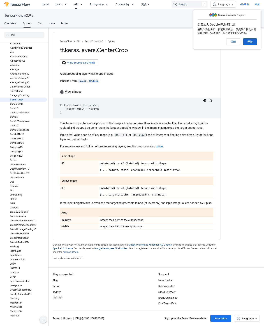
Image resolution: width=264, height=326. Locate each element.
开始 (250, 41)
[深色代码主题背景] (205, 100)
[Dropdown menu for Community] (133, 4)
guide (159, 146)
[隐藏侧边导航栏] (43, 319)
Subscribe (221, 318)
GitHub (244, 4)
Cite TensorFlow (167, 303)
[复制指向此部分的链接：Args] (70, 213)
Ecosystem (97, 4)
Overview (10, 23)
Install (45, 4)
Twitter (57, 292)
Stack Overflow (167, 292)
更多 (143, 4)
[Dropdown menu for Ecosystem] (108, 4)
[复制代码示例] (210, 100)
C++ (40, 23)
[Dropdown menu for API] (82, 4)
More (64, 23)
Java (52, 23)
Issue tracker (165, 280)
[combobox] (189, 4)
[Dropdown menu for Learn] (66, 4)
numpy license (70, 252)
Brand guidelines (167, 297)
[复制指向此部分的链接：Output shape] (80, 181)
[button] (136, 92)
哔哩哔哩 (58, 297)
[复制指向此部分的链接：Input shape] (78, 156)
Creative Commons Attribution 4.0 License (150, 244)
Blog (55, 280)
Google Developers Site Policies (110, 248)
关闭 (233, 41)
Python (27, 23)
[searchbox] (24, 35)
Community (122, 4)
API (76, 4)
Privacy (67, 318)
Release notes (166, 286)
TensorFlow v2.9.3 (18, 15)
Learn (58, 4)
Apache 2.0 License (63, 248)
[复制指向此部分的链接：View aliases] (85, 92)
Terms (56, 318)
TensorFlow (66, 41)
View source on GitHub (81, 62)
